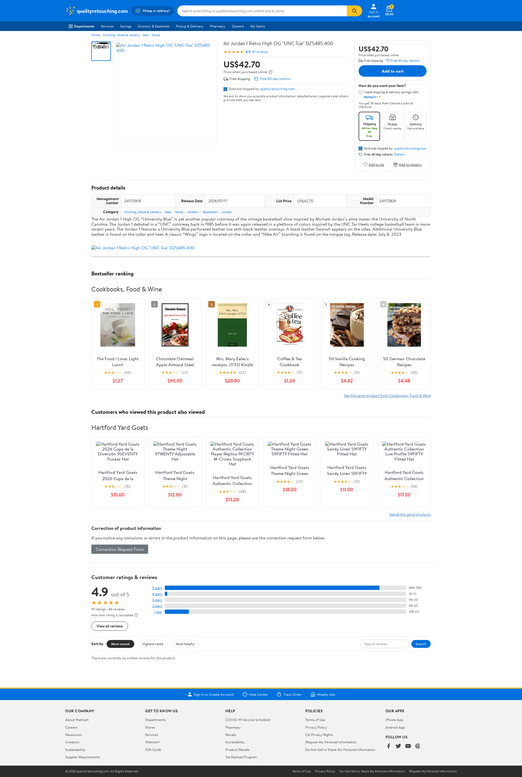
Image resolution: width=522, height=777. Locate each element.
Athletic (193, 212)
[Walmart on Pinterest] (418, 746)
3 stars (157, 600)
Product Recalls (237, 749)
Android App (395, 727)
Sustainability (75, 749)
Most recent (120, 643)
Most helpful (185, 643)
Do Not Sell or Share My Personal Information (340, 749)
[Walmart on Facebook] (388, 746)
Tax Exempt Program (241, 756)
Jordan (227, 212)
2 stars (157, 606)
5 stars (157, 588)
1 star (158, 612)
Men (146, 35)
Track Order (292, 694)
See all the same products (410, 514)
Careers (238, 26)
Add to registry (410, 164)
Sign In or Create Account (214, 694)
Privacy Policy (316, 727)
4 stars (157, 594)
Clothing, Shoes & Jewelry (121, 35)
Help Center (258, 694)
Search (421, 643)
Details (399, 154)
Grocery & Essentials (153, 26)
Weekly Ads (326, 694)
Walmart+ (152, 741)
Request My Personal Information (330, 741)
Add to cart (392, 71)
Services (107, 26)
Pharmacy (217, 26)
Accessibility (235, 741)
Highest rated (152, 643)
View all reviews (110, 626)
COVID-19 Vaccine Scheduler (248, 719)
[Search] (354, 10)
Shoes (156, 35)
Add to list (376, 164)
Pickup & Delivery (189, 26)
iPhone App (394, 719)
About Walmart (77, 719)
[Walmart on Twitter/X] (398, 746)
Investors (72, 741)
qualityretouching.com (277, 88)
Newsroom (73, 734)
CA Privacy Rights (319, 734)
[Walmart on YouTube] (408, 746)
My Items (257, 26)
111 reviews (260, 52)
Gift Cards (153, 749)
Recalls (230, 734)
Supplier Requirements (82, 756)
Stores (150, 727)
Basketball (210, 212)
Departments (84, 26)
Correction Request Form (120, 549)
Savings (125, 26)
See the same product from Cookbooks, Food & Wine (387, 395)
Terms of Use (315, 719)
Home (95, 35)
